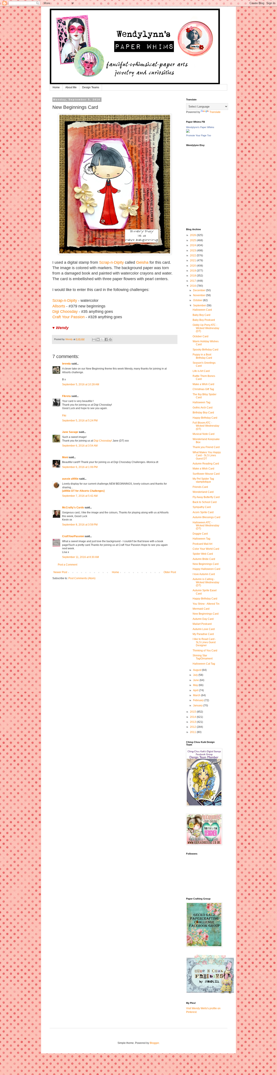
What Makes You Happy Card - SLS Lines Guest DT (207, 455)
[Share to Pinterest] (110, 339)
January (198, 705)
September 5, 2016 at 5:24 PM (80, 420)
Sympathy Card (202, 507)
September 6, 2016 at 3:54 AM (80, 445)
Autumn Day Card (203, 618)
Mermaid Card (201, 608)
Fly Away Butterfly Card (206, 497)
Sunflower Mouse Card (206, 473)
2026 (193, 235)
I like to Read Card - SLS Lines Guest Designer (204, 642)
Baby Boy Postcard (204, 319)
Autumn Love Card (204, 629)
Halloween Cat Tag (204, 663)
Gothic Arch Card (203, 407)
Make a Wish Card (203, 384)
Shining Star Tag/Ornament (203, 657)
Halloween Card (202, 309)
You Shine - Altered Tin (206, 603)
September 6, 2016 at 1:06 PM (80, 467)
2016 (193, 285)
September (200, 305)
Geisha (142, 262)
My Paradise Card (203, 634)
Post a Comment (67, 564)
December (199, 290)
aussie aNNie (70, 478)
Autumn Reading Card (206, 463)
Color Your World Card (206, 548)
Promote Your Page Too (198, 135)
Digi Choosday (65, 311)
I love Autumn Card (204, 574)
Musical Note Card (203, 433)
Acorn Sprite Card (203, 512)
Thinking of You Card (205, 650)
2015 (193, 711)
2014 (193, 716)
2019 (193, 270)
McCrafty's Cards (73, 507)
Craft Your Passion (68, 317)
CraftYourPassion (73, 536)
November (199, 295)
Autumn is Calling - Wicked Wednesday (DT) (206, 582)
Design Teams (90, 87)
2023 (193, 250)
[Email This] (94, 339)
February (198, 700)
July (195, 674)
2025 (193, 240)
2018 (193, 275)
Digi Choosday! (103, 440)
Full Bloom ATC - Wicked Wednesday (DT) (206, 426)
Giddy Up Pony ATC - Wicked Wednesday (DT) (206, 328)
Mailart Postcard (202, 623)
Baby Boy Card (201, 315)
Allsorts (58, 306)
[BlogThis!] (98, 339)
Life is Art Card (201, 371)
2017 (193, 280)
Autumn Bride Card (204, 559)
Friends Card (200, 486)
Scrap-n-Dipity (111, 262)
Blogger (154, 1042)
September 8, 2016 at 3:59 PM (80, 524)
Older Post (170, 572)
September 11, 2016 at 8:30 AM (80, 557)
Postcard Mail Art (202, 543)
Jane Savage (70, 432)
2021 (193, 260)
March (197, 695)
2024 (193, 245)
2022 (193, 255)
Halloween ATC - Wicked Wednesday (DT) (206, 525)
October (198, 300)
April (196, 690)
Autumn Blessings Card (206, 517)
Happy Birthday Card (205, 417)
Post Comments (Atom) (81, 578)
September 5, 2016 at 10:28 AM (80, 384)
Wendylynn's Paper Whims (200, 127)
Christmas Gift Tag (203, 389)
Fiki (64, 415)
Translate (215, 112)
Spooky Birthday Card (205, 349)
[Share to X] (102, 339)
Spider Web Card (203, 553)
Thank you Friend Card (206, 447)
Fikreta (66, 396)
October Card (200, 336)
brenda (66, 363)
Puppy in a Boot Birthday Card (202, 356)
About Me (71, 87)
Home (56, 87)
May (196, 685)
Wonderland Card (203, 491)
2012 (193, 726)
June (196, 680)
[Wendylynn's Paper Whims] (188, 131)
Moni (65, 457)
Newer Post (60, 572)
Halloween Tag (201, 402)
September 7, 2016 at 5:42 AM (80, 495)
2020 (193, 265)
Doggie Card (200, 533)
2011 (193, 732)
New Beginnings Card (206, 564)
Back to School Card (205, 502)
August (197, 670)
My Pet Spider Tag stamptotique (203, 480)
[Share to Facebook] (106, 339)
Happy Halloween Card (206, 568)
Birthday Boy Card (203, 412)
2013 (193, 721)
